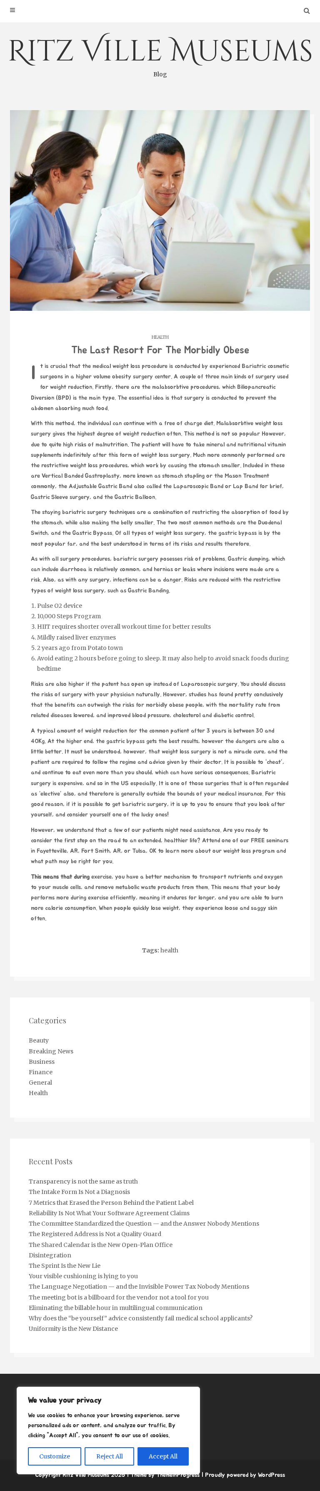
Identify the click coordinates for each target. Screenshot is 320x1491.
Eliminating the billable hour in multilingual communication (115, 1308)
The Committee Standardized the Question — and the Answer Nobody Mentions (144, 1223)
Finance (40, 1072)
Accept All (163, 1456)
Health (160, 337)
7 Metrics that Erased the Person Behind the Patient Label (111, 1202)
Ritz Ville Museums (160, 55)
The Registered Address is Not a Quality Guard (95, 1234)
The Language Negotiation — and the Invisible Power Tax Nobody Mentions (139, 1286)
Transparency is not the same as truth (83, 1181)
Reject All (109, 1456)
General (40, 1082)
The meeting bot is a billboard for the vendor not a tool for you (119, 1297)
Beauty (39, 1040)
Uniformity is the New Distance (73, 1328)
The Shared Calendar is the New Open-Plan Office (100, 1245)
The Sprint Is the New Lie (64, 1265)
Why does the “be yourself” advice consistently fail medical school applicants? (140, 1318)
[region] (108, 1430)
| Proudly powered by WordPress (243, 1475)
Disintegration (50, 1255)
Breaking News (51, 1051)
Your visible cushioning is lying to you (83, 1276)
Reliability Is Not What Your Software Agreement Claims (109, 1213)
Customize (54, 1456)
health (169, 950)
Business (42, 1061)
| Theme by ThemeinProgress (163, 1475)
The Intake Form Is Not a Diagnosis (79, 1192)
